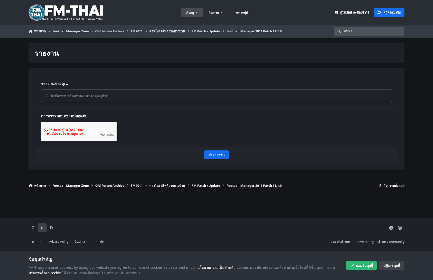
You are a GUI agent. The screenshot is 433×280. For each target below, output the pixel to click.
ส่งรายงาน (216, 154)
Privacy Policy (58, 242)
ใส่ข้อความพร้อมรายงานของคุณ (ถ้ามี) (79, 96)
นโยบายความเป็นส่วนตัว (216, 267)
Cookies (99, 242)
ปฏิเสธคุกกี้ (391, 265)
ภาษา (36, 242)
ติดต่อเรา (81, 242)
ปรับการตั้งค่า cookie (45, 272)
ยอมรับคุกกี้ (364, 265)
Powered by (380, 242)
